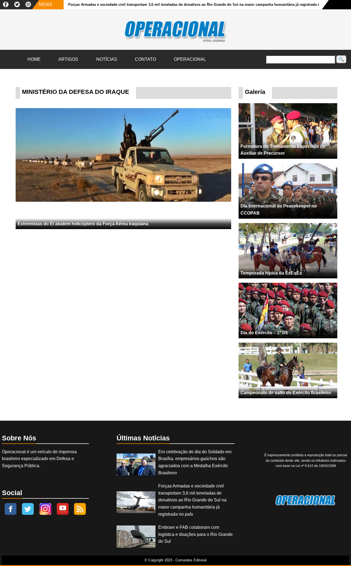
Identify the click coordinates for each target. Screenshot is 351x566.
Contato (145, 59)
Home (34, 59)
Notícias (106, 59)
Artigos (68, 59)
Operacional (190, 59)
